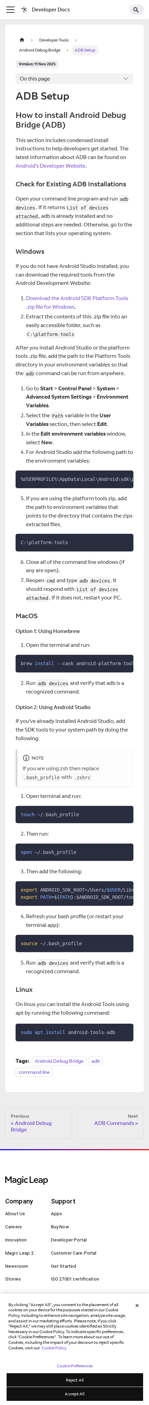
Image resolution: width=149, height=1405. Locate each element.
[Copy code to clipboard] (125, 478)
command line (34, 1072)
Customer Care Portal (74, 1253)
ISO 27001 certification (75, 1279)
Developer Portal (69, 1240)
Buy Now (60, 1226)
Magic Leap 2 (19, 1253)
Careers (13, 1226)
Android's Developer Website (50, 165)
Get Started (63, 1266)
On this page (35, 78)
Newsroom (16, 1266)
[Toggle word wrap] (113, 478)
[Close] (137, 1305)
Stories (13, 1279)
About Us (15, 1213)
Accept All (75, 1393)
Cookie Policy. (54, 1347)
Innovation (16, 1240)
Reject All (75, 1380)
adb (95, 1061)
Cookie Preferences (75, 1365)
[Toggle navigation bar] (10, 9)
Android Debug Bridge (59, 1061)
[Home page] (22, 40)
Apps (56, 1213)
